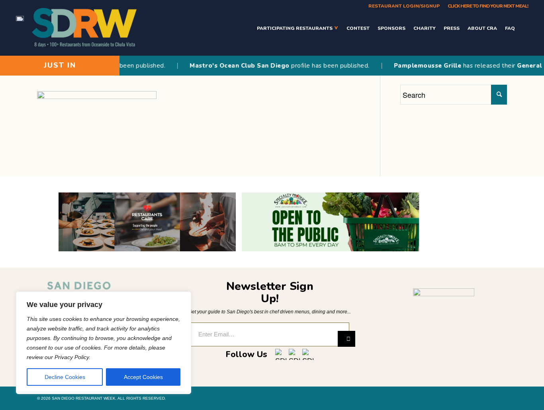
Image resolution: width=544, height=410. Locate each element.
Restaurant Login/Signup (404, 6)
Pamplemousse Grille (420, 66)
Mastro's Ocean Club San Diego (232, 66)
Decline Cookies (65, 377)
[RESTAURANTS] (523, 28)
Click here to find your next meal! (488, 6)
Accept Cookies (143, 377)
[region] (103, 342)
